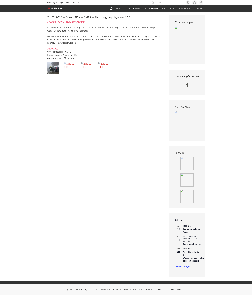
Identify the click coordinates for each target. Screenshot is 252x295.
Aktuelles (120, 8)
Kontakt (199, 8)
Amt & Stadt (135, 8)
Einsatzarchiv (169, 8)
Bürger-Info (185, 8)
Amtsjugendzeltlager (192, 244)
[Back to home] (56, 8)
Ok (159, 289)
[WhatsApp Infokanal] (187, 163)
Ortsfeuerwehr (151, 8)
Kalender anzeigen (182, 266)
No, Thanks (176, 289)
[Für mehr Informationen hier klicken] (187, 42)
